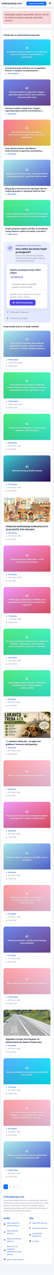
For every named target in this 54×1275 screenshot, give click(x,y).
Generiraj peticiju (24, 302)
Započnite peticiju (36, 3)
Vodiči (7, 1218)
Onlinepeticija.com (12, 3)
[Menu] (49, 3)
